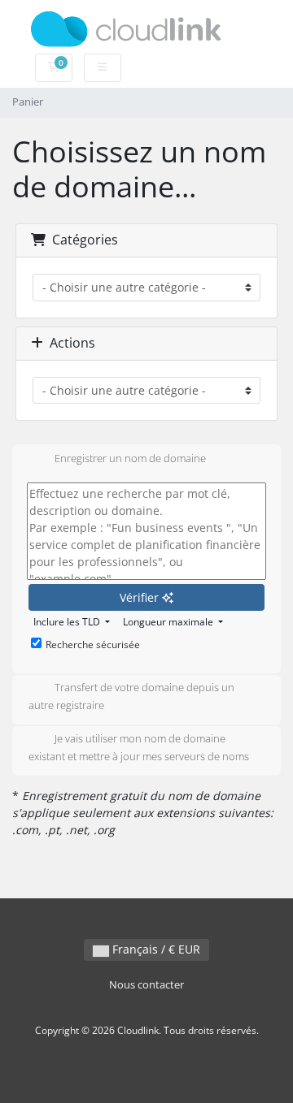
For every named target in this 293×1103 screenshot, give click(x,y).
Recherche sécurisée (93, 644)
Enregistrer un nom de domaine (130, 458)
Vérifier (141, 597)
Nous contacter (146, 985)
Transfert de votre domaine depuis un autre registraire (131, 697)
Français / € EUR (154, 949)
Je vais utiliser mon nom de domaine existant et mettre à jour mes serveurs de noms (138, 747)
